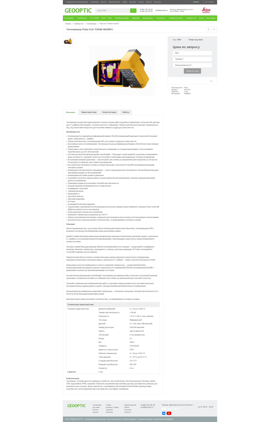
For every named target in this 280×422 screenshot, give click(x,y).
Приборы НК (191, 18)
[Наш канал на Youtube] (168, 413)
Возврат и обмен (112, 407)
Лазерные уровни (122, 18)
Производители (114, 2)
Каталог (103, 2)
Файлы (124, 2)
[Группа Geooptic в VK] (163, 413)
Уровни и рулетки (176, 18)
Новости (149, 2)
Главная (68, 24)
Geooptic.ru (78, 10)
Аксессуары (211, 18)
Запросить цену (192, 71)
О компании (94, 2)
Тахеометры (82, 18)
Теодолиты (160, 18)
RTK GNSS (94, 18)
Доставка (132, 2)
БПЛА (103, 18)
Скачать (187, 93)
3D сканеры (69, 18)
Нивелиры (136, 18)
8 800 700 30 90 (146, 9)
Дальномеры (148, 18)
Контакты (157, 2)
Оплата (141, 2)
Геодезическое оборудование (77, 2)
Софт (109, 18)
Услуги (201, 18)
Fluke (186, 87)
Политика (127, 410)
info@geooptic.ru (161, 10)
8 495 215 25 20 (146, 11)
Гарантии (109, 410)
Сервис (108, 405)
